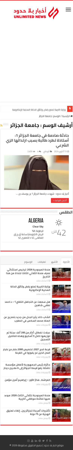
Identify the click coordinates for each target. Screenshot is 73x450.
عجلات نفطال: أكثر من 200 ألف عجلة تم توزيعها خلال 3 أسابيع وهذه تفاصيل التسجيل (28, 336)
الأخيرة (66, 262)
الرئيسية (66, 116)
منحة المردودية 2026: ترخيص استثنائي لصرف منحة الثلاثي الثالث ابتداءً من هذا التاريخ (28, 273)
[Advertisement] (36, 61)
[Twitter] (43, 440)
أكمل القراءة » (60, 200)
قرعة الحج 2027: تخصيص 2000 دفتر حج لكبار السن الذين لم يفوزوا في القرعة (26, 351)
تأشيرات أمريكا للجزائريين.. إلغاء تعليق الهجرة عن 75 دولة (28, 412)
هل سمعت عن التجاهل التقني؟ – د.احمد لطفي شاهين (37, 109)
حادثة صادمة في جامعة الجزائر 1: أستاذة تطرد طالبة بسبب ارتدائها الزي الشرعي (37, 140)
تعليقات (42, 262)
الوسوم (28, 262)
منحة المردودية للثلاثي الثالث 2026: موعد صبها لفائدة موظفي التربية (27, 397)
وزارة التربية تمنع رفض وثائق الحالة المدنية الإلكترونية (30, 288)
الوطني (46, 151)
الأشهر (54, 262)
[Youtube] (32, 440)
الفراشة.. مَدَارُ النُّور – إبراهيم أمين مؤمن (27, 380)
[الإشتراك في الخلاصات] (1, 125)
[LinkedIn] (35, 440)
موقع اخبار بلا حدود (54, 445)
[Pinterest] (39, 440)
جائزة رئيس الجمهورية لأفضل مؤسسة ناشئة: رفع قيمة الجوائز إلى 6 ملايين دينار (27, 366)
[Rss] (50, 440)
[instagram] (28, 440)
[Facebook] (47, 440)
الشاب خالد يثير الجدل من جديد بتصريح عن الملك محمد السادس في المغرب (27, 319)
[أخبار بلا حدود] (36, 11)
